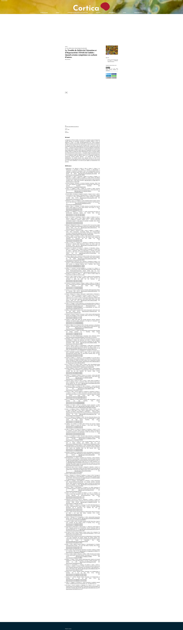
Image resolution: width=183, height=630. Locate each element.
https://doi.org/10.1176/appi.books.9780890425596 (76, 187)
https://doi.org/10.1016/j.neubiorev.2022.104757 (90, 383)
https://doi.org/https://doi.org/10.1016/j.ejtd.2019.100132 (77, 541)
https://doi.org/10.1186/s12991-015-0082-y (74, 280)
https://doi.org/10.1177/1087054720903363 (74, 286)
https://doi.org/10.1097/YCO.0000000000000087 (75, 402)
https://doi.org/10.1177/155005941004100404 (84, 327)
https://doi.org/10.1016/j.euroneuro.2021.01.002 (88, 529)
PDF (66, 92)
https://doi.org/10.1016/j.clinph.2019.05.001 (89, 245)
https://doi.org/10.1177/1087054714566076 (82, 191)
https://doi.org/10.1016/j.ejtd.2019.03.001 (74, 534)
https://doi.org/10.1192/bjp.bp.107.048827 (84, 556)
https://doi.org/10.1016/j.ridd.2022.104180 (74, 239)
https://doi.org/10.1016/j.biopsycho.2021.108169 (87, 173)
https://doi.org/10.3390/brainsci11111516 (74, 272)
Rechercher (98, 12)
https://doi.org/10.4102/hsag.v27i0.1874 (86, 489)
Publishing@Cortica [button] (138, 12)
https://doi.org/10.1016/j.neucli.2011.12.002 (76, 461)
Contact (124, 12)
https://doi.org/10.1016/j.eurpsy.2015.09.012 (89, 484)
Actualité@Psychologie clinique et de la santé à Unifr (78, 12)
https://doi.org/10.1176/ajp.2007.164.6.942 (88, 502)
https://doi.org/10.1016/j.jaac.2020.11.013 (74, 546)
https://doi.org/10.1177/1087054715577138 (74, 426)
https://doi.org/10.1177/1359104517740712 (74, 420)
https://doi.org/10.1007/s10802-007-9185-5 (89, 568)
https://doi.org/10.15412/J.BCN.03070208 (86, 454)
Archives (57, 12)
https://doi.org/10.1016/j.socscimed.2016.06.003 (75, 433)
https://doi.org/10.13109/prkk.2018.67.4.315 (74, 305)
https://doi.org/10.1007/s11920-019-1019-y (74, 508)
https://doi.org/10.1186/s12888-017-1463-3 (86, 388)
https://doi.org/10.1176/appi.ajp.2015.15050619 (89, 551)
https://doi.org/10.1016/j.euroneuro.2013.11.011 (75, 496)
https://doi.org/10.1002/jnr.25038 (72, 234)
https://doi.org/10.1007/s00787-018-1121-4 (90, 587)
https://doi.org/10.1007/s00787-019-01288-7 (74, 354)
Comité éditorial (112, 12)
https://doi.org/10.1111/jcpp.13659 (91, 180)
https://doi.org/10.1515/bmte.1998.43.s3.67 (74, 348)
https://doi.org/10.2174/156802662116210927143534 (76, 574)
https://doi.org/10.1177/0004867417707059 (87, 438)
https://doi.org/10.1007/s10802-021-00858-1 (88, 342)
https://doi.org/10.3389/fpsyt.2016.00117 (83, 203)
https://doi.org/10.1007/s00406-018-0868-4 (74, 372)
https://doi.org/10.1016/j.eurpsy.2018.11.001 (87, 414)
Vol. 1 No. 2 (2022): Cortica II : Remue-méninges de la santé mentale (76, 48)
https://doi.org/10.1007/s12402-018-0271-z (89, 227)
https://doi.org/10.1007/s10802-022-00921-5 (91, 361)
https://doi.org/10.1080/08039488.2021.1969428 (75, 265)
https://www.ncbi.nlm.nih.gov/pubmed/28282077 (75, 337)
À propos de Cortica (44, 12)
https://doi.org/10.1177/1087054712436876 (91, 477)
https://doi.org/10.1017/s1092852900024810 (74, 322)
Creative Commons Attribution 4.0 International (112, 70)
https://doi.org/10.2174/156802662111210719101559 (76, 579)
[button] (108, 74)
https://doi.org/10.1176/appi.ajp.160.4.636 (74, 333)
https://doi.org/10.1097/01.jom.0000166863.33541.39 (76, 396)
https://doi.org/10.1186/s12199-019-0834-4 (83, 470)
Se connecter (180, 0)
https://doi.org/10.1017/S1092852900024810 (74, 323)
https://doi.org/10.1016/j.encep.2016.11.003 (88, 197)
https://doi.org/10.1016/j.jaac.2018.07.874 (74, 514)
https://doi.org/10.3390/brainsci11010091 (74, 444)
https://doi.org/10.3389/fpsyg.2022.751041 (74, 208)
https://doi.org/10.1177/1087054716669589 (83, 377)
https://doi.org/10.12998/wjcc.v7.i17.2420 (74, 316)
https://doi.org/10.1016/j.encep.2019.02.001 (74, 222)
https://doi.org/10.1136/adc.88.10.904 (89, 311)
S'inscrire (175, 0)
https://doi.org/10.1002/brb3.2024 (72, 366)
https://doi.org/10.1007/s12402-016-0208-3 (89, 300)
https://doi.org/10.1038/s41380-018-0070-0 (89, 291)
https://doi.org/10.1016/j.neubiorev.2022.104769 (87, 258)
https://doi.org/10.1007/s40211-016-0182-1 (87, 406)
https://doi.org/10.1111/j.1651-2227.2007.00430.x (75, 214)
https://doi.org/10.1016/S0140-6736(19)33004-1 (91, 518)
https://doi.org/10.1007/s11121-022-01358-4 (87, 253)
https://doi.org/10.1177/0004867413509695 (74, 523)
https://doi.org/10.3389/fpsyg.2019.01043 (88, 561)
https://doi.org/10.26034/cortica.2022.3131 (72, 126)
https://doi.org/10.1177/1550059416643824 (74, 449)
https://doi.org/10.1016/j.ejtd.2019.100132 (74, 542)
